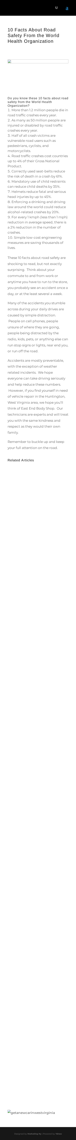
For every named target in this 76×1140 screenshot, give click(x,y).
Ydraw (59, 1134)
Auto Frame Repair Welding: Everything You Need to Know (32, 594)
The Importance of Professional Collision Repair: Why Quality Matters (38, 497)
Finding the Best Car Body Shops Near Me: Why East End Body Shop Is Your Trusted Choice (36, 798)
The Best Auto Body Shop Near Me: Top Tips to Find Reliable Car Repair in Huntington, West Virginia (37, 910)
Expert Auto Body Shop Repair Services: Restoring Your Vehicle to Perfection (36, 1016)
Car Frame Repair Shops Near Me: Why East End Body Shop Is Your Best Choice (36, 698)
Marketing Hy (34, 1134)
